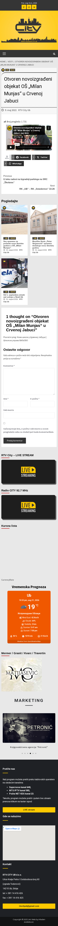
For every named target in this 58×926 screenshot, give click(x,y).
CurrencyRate (7, 579)
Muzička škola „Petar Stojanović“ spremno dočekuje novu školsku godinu (43, 244)
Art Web (32, 919)
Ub (7, 70)
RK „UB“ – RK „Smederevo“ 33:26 (37, 187)
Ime (5, 398)
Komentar (9, 365)
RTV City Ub (24, 110)
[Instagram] (29, 7)
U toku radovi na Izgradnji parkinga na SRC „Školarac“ (25, 179)
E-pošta (34, 398)
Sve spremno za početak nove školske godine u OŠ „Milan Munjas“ (13, 244)
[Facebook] (24, 7)
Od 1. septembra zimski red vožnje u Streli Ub (14, 296)
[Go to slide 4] (30, 753)
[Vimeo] (34, 7)
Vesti (12, 70)
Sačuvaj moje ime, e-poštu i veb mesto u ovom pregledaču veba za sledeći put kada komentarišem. (28, 430)
